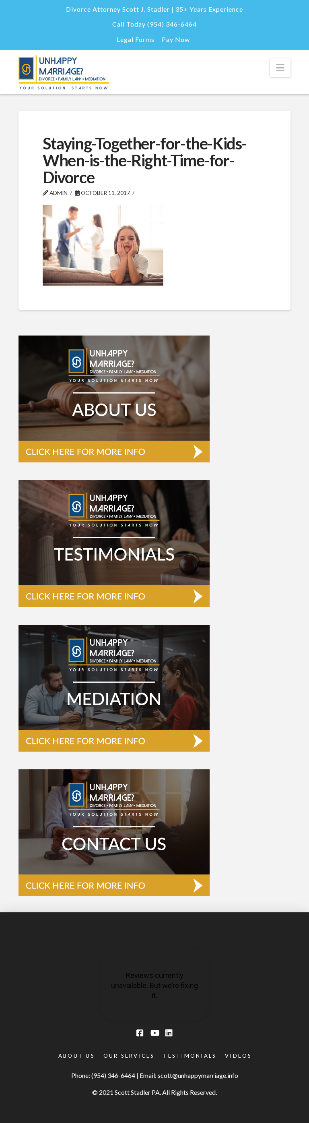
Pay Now (176, 39)
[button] (280, 67)
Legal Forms (135, 39)
